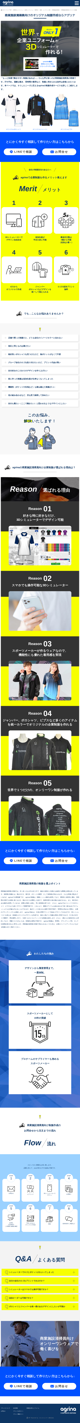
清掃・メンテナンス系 (45, 10)
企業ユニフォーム (29, 10)
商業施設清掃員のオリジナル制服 (69, 10)
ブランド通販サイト (18, 1414)
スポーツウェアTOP (6, 10)
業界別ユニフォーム (18, 10)
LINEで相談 (23, 151)
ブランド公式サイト (18, 1411)
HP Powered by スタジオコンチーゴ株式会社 (41, 1418)
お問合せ (61, 151)
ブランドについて (5, 1408)
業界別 (36, 10)
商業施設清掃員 (55, 10)
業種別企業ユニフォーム (33, 1408)
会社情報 (15, 1408)
